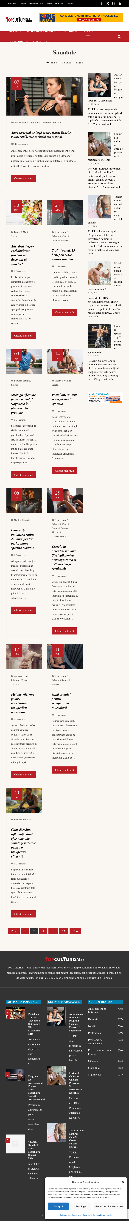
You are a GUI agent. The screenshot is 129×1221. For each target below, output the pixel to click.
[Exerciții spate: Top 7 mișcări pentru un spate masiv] (99, 336)
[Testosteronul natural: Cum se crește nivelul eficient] (99, 206)
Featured (47, 122)
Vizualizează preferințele (109, 1206)
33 (63, 931)
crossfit (58, 532)
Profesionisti (105, 1033)
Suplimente (105, 1074)
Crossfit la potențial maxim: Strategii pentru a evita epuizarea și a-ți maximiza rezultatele (64, 557)
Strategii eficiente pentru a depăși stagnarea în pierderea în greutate (23, 403)
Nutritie (26, 232)
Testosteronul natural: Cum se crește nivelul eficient (76, 1139)
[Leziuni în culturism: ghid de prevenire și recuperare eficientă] (99, 144)
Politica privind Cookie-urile (70, 1215)
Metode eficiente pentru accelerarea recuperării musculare (22, 703)
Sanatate (57, 122)
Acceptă (58, 1206)
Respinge (81, 1206)
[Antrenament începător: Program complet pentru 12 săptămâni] (99, 85)
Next (75, 931)
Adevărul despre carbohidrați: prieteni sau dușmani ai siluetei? (22, 255)
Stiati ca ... (105, 1067)
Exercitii (105, 1019)
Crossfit (65, 236)
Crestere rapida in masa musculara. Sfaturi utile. (34, 1150)
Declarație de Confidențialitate (94, 1215)
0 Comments (21, 144)
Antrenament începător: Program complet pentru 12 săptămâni (76, 1022)
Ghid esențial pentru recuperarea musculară (61, 701)
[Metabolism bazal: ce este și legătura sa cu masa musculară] (99, 273)
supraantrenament (60, 536)
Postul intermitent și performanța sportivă (64, 399)
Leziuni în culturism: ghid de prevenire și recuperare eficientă (75, 1082)
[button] (122, 1181)
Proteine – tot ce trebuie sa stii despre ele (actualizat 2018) (34, 1024)
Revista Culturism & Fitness (105, 1052)
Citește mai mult (102, 124)
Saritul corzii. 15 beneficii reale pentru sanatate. (63, 255)
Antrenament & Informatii (27, 122)
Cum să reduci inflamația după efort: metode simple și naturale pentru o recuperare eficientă (23, 842)
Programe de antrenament (105, 1041)
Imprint (109, 1215)
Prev (14, 931)
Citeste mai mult (23, 178)
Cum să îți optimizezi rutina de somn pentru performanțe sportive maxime (23, 539)
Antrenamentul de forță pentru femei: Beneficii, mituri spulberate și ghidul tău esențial (42, 134)
